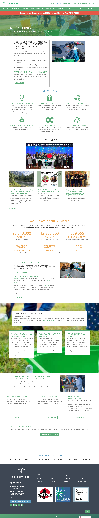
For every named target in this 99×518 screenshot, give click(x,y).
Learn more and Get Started (49, 434)
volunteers (46, 285)
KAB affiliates (18, 278)
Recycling (58, 3)
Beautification (67, 3)
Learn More (20, 297)
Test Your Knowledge (49, 417)
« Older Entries (13, 208)
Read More (74, 13)
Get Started (19, 417)
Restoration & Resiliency (80, 3)
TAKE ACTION (15, 9)
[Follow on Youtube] (88, 9)
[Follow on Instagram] (83, 9)
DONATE (68, 9)
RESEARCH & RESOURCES (37, 9)
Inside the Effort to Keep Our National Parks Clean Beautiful (48, 190)
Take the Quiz (19, 83)
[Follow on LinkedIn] (91, 9)
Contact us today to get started (21, 501)
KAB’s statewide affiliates (50, 320)
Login (90, 3)
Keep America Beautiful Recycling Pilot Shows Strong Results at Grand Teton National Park (21, 191)
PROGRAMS (25, 9)
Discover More (80, 417)
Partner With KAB (22, 272)
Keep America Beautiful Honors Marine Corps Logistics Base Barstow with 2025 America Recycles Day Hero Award (76, 192)
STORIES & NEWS (50, 9)
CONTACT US (61, 9)
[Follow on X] (86, 9)
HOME (2, 9)
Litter (52, 3)
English (83, 516)
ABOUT (7, 9)
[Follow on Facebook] (80, 9)
